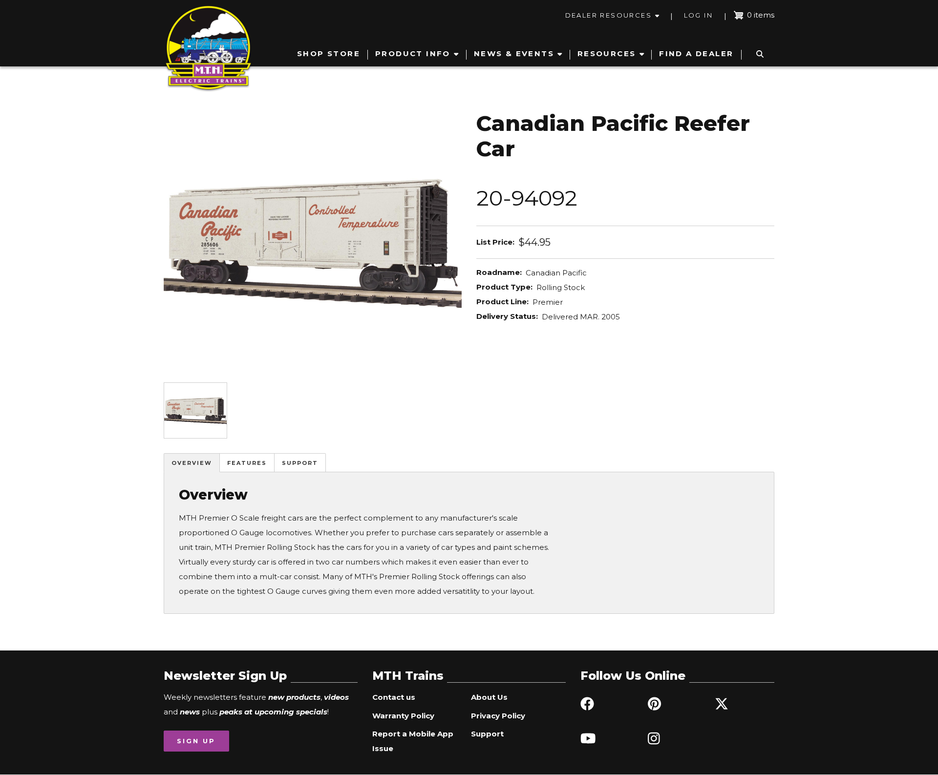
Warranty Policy (403, 715)
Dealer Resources (608, 15)
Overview (191, 463)
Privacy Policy (498, 715)
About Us (489, 697)
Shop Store (328, 53)
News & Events (514, 53)
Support (300, 463)
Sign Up (196, 741)
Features (247, 463)
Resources (606, 53)
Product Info (412, 53)
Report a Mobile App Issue (412, 741)
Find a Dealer (696, 53)
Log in (698, 15)
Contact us (393, 697)
